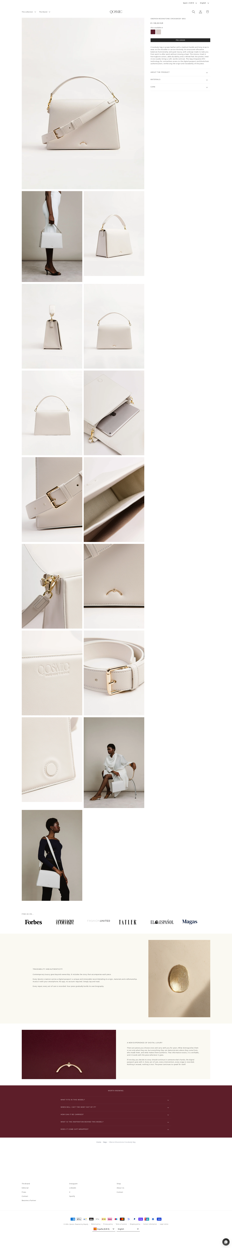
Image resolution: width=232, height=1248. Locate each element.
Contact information (150, 1224)
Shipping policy (135, 1224)
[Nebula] (153, 31)
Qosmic (71, 1224)
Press (24, 1192)
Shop (119, 1184)
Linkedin (72, 1188)
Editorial (25, 1188)
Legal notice (164, 1224)
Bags (105, 1142)
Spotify (72, 1196)
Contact (25, 1196)
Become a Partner (29, 1200)
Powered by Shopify (81, 1224)
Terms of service (121, 1224)
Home (98, 1142)
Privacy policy (108, 1224)
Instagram (73, 1184)
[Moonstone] (158, 31)
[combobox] (104, 1229)
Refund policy (95, 1224)
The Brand (26, 1184)
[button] (28, 12)
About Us (120, 1188)
